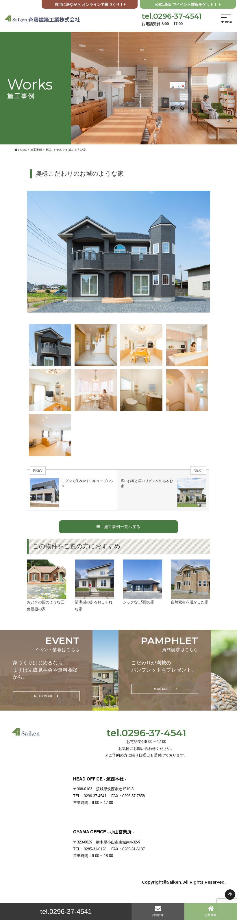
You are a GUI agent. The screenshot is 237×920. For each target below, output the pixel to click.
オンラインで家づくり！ (89, 5)
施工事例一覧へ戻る (120, 527)
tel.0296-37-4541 (66, 911)
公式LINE (186, 5)
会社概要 (210, 915)
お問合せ (158, 915)
